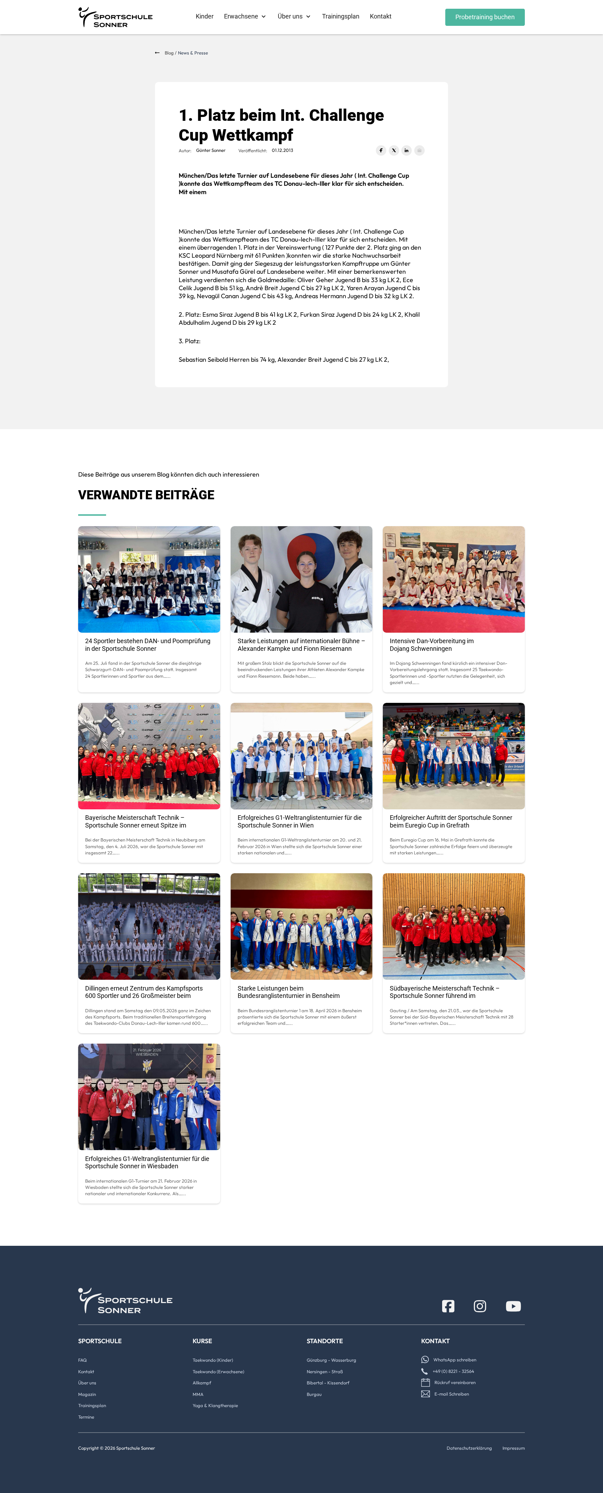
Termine (86, 1417)
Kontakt (381, 16)
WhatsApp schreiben (454, 1359)
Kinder (205, 16)
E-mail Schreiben (451, 1394)
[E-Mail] (419, 150)
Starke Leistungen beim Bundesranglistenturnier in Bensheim (289, 992)
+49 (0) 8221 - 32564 (453, 1371)
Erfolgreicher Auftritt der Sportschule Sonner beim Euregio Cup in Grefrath (451, 821)
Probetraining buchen (485, 17)
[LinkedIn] (406, 150)
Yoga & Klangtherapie (215, 1405)
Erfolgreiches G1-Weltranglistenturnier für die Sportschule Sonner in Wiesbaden (147, 1162)
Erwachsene (241, 16)
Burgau (314, 1394)
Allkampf (202, 1382)
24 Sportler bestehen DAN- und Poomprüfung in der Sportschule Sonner (147, 644)
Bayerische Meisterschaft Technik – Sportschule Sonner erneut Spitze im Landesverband (135, 825)
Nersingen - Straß (325, 1371)
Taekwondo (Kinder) (213, 1360)
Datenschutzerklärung (469, 1448)
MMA (198, 1394)
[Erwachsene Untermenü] (263, 16)
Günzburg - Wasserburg (331, 1360)
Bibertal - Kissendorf (328, 1382)
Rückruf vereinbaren (455, 1382)
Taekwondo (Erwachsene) (218, 1371)
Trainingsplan (340, 16)
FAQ (82, 1360)
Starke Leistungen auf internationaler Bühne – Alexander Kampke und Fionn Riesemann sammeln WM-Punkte (301, 648)
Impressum (513, 1448)
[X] (394, 150)
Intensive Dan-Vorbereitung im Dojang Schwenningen (432, 644)
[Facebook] (381, 150)
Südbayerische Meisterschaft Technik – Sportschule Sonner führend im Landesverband (445, 996)
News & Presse (193, 53)
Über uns (290, 16)
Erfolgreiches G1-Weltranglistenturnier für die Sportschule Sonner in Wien (300, 821)
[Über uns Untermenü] (308, 16)
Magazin (87, 1394)
